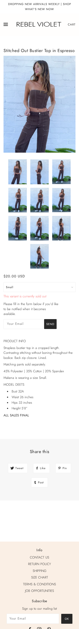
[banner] (38, 24)
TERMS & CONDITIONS (39, 584)
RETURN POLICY (39, 564)
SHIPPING (40, 570)
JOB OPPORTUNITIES (39, 590)
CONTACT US (39, 557)
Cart (71, 24)
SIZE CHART (39, 577)
